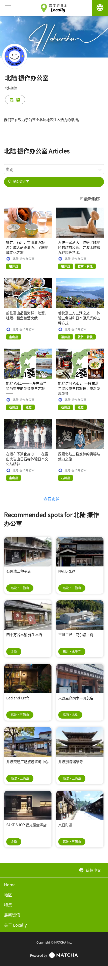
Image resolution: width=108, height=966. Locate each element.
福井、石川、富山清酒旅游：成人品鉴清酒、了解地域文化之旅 (27, 247)
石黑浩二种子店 (18, 571)
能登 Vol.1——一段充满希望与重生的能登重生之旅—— (26, 388)
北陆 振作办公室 (23, 258)
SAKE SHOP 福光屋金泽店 (26, 824)
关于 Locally (15, 925)
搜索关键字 (20, 182)
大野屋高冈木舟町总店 (75, 697)
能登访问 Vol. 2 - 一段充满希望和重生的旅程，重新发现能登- (79, 388)
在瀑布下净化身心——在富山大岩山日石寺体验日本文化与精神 (27, 458)
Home (10, 885)
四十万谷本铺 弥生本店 (24, 634)
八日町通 (65, 824)
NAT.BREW (66, 571)
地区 (8, 895)
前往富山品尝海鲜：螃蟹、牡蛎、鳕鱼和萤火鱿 (27, 315)
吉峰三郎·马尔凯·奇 (75, 634)
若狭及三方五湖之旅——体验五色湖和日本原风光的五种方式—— (79, 317)
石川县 (15, 99)
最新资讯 (12, 915)
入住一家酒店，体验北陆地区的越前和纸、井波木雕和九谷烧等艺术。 (79, 247)
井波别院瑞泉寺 (70, 761)
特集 (8, 905)
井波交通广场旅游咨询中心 (27, 761)
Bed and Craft (17, 697)
